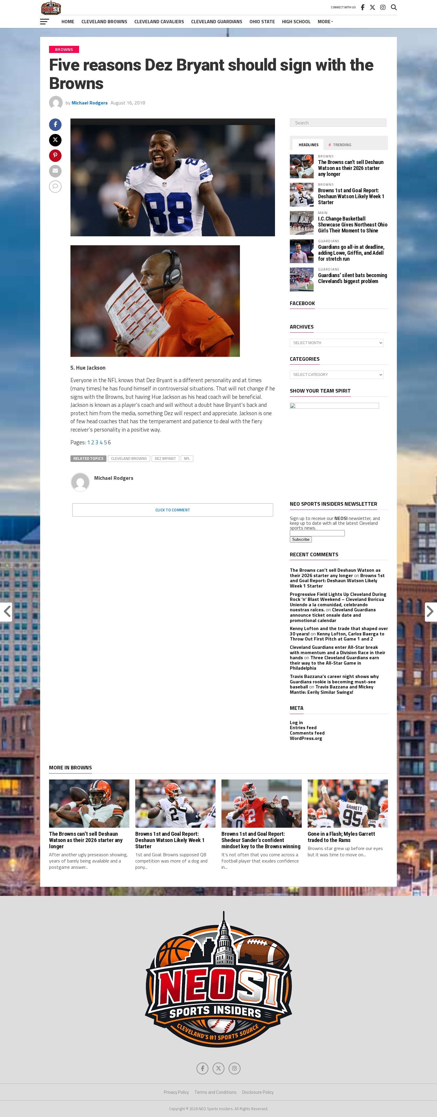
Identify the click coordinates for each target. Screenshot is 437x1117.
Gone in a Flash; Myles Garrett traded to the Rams (341, 836)
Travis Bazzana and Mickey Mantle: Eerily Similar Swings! (331, 689)
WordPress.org (306, 738)
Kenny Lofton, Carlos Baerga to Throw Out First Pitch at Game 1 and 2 (337, 636)
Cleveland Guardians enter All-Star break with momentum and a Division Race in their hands (337, 652)
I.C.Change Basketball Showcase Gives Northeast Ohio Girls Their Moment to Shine (352, 224)
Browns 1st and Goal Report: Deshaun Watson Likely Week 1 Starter (351, 196)
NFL (187, 458)
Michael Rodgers (90, 102)
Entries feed (303, 727)
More (324, 21)
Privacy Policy (176, 1092)
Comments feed (307, 732)
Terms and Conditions (215, 1092)
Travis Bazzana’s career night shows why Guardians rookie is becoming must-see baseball (334, 681)
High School (296, 21)
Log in (296, 722)
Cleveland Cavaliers (159, 21)
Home (68, 21)
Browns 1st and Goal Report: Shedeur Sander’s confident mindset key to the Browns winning (260, 840)
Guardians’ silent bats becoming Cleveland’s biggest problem (352, 278)
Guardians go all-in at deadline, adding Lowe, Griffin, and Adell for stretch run (351, 253)
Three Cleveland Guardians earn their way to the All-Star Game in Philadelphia (334, 662)
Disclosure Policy (257, 1092)
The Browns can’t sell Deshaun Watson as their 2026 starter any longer (350, 168)
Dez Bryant (165, 458)
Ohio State (262, 21)
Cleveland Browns (104, 21)
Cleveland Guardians (216, 21)
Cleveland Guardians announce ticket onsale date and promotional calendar (333, 615)
